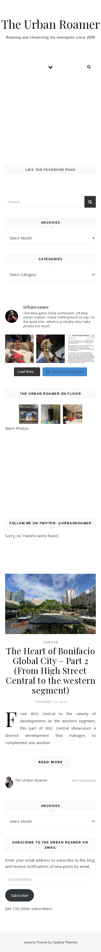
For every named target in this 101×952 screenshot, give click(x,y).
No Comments (84, 780)
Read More (51, 762)
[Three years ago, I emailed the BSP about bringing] (81, 349)
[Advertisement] (50, 114)
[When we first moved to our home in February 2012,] (50, 349)
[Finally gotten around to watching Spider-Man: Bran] (19, 349)
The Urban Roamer (50, 24)
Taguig (50, 642)
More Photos (17, 428)
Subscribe (19, 895)
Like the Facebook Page (50, 170)
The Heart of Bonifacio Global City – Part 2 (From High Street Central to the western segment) (50, 670)
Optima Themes (65, 942)
